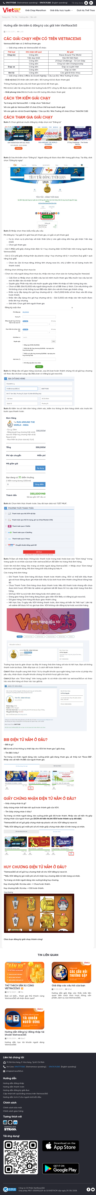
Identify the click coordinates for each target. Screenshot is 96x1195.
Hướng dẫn (23, 17)
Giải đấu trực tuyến (60, 10)
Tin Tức (14, 17)
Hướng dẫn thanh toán (13, 1087)
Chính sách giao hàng (13, 1111)
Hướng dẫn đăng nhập (13, 1083)
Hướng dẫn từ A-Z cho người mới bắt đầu (22, 1097)
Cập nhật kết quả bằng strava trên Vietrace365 (25, 1094)
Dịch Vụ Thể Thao (86, 10)
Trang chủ (6, 17)
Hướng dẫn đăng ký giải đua (16, 1090)
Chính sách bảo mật (12, 1108)
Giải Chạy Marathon (35, 10)
